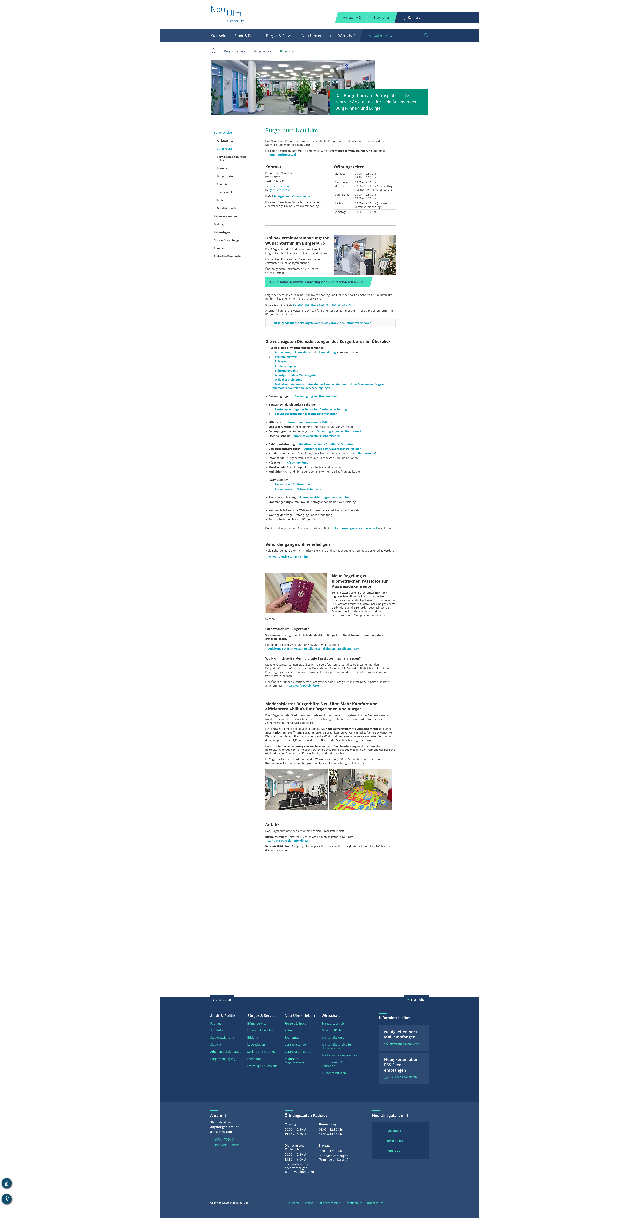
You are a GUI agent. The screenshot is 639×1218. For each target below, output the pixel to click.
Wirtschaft (347, 35)
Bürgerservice (263, 51)
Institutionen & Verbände (332, 1064)
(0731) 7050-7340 (280, 186)
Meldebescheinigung (288, 379)
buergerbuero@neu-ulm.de (292, 196)
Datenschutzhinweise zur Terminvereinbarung (322, 304)
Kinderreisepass (285, 366)
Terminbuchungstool (282, 154)
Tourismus (292, 1037)
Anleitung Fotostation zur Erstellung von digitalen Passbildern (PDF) (313, 648)
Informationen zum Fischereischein (317, 436)
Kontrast (414, 17)
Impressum (375, 1203)
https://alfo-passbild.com (303, 685)
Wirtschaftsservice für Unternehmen (337, 1046)
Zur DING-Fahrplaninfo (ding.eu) (289, 840)
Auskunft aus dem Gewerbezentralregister (332, 449)
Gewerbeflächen (333, 1030)
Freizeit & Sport (295, 1023)
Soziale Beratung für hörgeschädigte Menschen (306, 414)
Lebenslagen (222, 232)
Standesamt (224, 192)
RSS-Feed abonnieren (403, 1077)
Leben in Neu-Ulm (225, 216)
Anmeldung (282, 352)
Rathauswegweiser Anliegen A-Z (356, 528)
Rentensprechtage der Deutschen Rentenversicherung (311, 409)
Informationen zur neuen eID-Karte (309, 422)
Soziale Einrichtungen (227, 240)
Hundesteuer (366, 453)
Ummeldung (327, 352)
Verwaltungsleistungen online (231, 158)
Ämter (221, 200)
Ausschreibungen (334, 1073)
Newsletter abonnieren (404, 1044)
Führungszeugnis (286, 370)
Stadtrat (215, 1044)
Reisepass (281, 361)
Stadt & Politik (247, 35)
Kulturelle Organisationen (295, 1060)
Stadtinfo (216, 1030)
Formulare (223, 168)
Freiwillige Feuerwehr (227, 256)
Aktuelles (292, 1203)
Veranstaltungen (296, 1044)
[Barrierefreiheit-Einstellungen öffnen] (7, 1199)
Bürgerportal (225, 176)
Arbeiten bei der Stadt (225, 1052)
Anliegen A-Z (352, 17)
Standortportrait (333, 1023)
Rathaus (215, 1023)
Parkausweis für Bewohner (293, 484)
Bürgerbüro (287, 51)
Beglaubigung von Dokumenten (316, 396)
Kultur (289, 1030)
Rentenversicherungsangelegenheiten (325, 497)
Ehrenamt (220, 248)
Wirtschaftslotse (333, 1037)
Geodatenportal (227, 208)
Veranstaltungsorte (298, 1052)
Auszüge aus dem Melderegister (296, 375)
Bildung (219, 224)
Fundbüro (223, 184)
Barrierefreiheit (329, 1203)
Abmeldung (302, 352)
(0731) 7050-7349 (280, 190)
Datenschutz (353, 1203)
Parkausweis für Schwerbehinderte (298, 489)
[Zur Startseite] (227, 14)
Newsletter (381, 17)
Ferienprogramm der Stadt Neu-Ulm (340, 431)
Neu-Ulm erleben (316, 35)
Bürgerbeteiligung (222, 1059)
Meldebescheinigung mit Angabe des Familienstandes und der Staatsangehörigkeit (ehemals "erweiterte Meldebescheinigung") (328, 386)
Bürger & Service (280, 35)
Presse (308, 1203)
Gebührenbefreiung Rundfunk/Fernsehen (326, 444)
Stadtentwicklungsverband (340, 1055)
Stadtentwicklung (222, 1037)
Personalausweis (286, 357)
